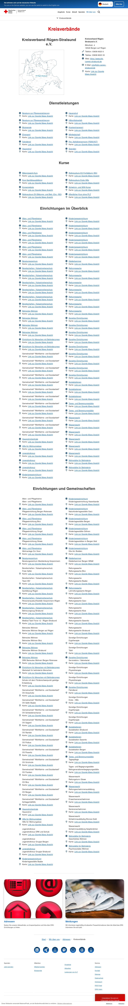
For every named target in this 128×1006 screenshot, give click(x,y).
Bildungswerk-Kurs (30, 173)
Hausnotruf (26, 148)
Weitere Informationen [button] (64, 1003)
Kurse (68, 12)
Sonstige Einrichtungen (78, 318)
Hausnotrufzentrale (30, 439)
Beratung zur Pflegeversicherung (35, 113)
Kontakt (97, 970)
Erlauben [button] (121, 1003)
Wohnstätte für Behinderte (80, 460)
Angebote (61, 12)
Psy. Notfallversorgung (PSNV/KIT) (83, 141)
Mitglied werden (39, 967)
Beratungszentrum (30, 261)
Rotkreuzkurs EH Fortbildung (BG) (83, 173)
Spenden (81, 12)
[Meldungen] (94, 898)
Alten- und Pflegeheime (32, 218)
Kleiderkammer (75, 261)
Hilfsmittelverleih (75, 120)
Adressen (9, 921)
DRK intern (98, 989)
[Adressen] (33, 898)
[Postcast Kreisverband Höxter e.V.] (91, 950)
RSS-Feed (98, 985)
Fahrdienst (26, 141)
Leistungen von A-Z (71, 972)
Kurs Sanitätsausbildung (32, 180)
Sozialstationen (75, 382)
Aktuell (74, 12)
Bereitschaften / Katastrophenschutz (37, 268)
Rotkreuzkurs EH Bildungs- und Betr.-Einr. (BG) (42, 194)
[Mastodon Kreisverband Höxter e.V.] (64, 950)
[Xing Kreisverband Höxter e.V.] (46, 950)
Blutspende (26, 127)
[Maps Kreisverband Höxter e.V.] (55, 950)
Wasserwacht (74, 417)
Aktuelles (68, 968)
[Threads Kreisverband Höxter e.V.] (82, 950)
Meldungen (71, 921)
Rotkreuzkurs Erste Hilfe (79, 180)
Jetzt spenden (8, 967)
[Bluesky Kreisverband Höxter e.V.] (73, 950)
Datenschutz (99, 978)
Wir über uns (90, 12)
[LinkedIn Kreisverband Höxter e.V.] (37, 950)
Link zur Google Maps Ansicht (94, 72)
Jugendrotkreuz (28, 453)
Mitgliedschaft (74, 134)
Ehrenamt (26, 134)
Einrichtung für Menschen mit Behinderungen (41, 339)
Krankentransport (76, 127)
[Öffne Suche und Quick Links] (98, 11)
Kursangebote (28, 187)
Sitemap (97, 974)
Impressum (98, 982)
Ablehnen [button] (109, 1003)
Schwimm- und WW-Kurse (80, 187)
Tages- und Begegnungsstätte (81, 403)
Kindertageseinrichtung (31, 474)
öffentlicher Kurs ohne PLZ (80, 194)
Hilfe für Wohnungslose (31, 446)
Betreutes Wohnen (30, 311)
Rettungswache (75, 268)
